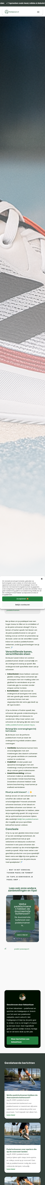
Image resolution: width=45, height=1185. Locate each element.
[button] (42, 579)
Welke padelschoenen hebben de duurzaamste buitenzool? (22, 909)
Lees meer (22, 935)
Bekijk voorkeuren (22, 605)
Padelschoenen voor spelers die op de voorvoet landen (22, 1150)
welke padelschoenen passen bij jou (20, 725)
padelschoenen (13, 610)
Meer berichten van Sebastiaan (20, 1040)
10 (30, 938)
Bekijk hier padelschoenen (27, 819)
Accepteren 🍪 (22, 599)
